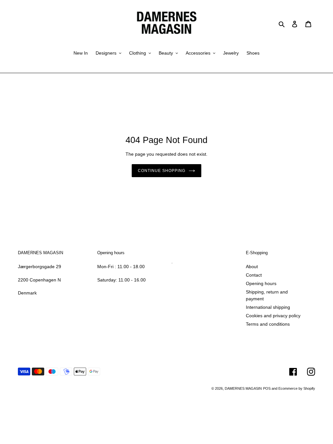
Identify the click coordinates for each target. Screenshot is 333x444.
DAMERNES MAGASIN (243, 388)
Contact (254, 275)
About (252, 266)
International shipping (268, 307)
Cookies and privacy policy (273, 315)
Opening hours (261, 283)
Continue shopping (161, 170)
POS (267, 388)
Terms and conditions (268, 324)
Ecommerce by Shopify (296, 388)
